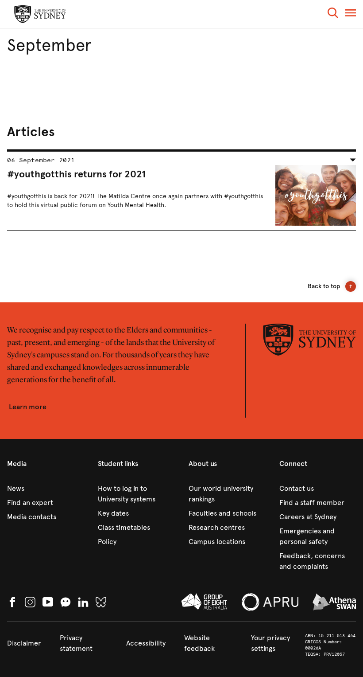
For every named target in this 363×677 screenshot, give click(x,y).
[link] (45, 488)
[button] (333, 14)
